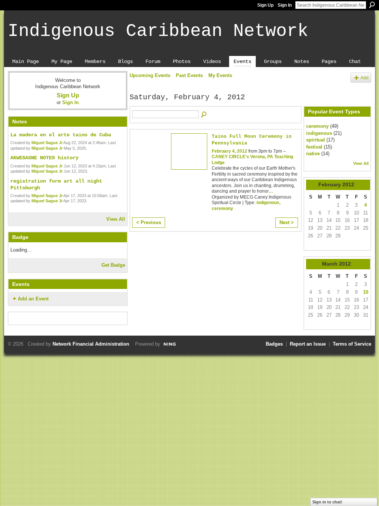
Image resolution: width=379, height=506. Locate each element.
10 (365, 292)
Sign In (285, 5)
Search (372, 4)
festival (314, 147)
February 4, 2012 (229, 151)
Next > (286, 222)
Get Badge (113, 265)
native (313, 153)
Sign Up (265, 5)
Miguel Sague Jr (47, 142)
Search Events (204, 114)
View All (115, 219)
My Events (220, 75)
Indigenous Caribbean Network (158, 31)
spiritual (315, 140)
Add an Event (33, 299)
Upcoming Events (150, 75)
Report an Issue (308, 344)
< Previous (148, 222)
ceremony (222, 208)
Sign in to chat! (327, 502)
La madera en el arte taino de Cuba (60, 135)
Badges (274, 344)
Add (364, 77)
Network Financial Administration (91, 344)
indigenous (267, 202)
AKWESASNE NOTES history (44, 158)
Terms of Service (352, 344)
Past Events (189, 75)
